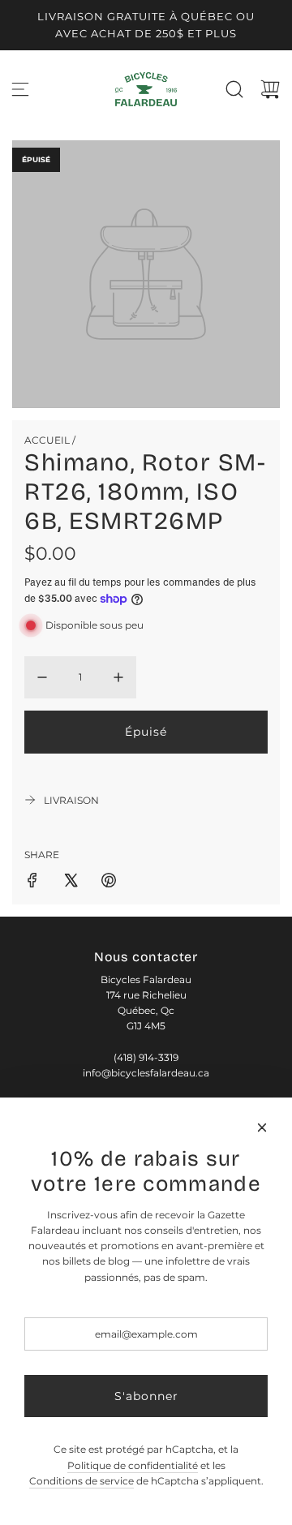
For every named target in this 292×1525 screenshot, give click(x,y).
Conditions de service (81, 1481)
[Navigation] (20, 89)
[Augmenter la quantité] (118, 677)
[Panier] (270, 89)
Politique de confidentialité (132, 1465)
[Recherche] (234, 89)
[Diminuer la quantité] (42, 677)
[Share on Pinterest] (109, 882)
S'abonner (146, 1396)
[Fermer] (262, 1127)
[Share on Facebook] (32, 882)
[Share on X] (70, 882)
